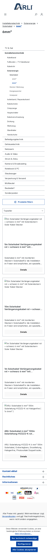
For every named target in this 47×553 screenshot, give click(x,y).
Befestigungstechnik (14, 139)
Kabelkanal (11, 58)
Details (23, 270)
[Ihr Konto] (42, 14)
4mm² (14, 79)
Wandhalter (11, 130)
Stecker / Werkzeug (17, 87)
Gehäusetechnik (12, 144)
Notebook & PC (12, 168)
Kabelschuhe (12, 104)
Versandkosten (9, 516)
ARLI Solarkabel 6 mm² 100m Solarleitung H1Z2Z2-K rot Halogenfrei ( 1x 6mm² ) (19, 432)
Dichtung (10, 121)
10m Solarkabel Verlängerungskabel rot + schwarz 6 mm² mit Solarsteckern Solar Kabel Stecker (22, 308)
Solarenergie (12, 71)
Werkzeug (11, 126)
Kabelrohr (11, 66)
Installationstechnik (14, 53)
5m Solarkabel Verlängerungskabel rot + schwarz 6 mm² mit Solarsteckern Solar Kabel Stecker (23, 245)
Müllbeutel (9, 183)
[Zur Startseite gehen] (23, 6)
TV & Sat (9, 48)
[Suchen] (36, 14)
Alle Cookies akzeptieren (24, 549)
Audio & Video (11, 154)
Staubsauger (11, 173)
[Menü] (5, 14)
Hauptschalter (12, 113)
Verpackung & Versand (15, 178)
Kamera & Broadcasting (15, 164)
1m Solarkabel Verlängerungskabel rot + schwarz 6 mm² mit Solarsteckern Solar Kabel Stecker (22, 370)
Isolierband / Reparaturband (18, 99)
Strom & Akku (11, 159)
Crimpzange (12, 108)
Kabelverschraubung (15, 117)
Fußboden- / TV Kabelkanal (18, 62)
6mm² (14, 83)
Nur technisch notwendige (24, 538)
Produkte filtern (25, 202)
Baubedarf (9, 188)
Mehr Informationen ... (23, 534)
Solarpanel (13, 95)
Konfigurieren (24, 544)
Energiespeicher (15, 91)
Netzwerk (9, 149)
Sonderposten (11, 193)
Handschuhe (12, 135)
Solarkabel (14, 75)
